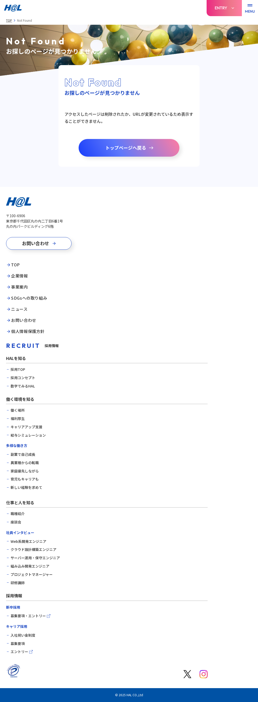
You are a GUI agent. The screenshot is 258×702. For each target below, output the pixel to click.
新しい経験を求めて (26, 487)
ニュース (19, 309)
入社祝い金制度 (23, 635)
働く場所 (18, 410)
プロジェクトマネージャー (32, 574)
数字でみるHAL (23, 386)
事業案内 (19, 287)
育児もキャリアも (25, 479)
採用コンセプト (23, 378)
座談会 (16, 522)
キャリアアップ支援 (26, 427)
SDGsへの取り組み (29, 298)
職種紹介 (18, 514)
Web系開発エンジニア (28, 541)
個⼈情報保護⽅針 (28, 331)
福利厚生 (18, 418)
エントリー (19, 652)
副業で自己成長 (23, 454)
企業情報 (19, 275)
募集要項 (18, 643)
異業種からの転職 (25, 463)
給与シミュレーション (28, 435)
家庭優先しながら (25, 471)
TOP (9, 20)
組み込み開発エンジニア (30, 566)
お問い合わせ (23, 320)
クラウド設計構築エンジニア (33, 549)
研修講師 (18, 583)
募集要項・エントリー (28, 616)
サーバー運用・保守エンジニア (35, 558)
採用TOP (18, 369)
